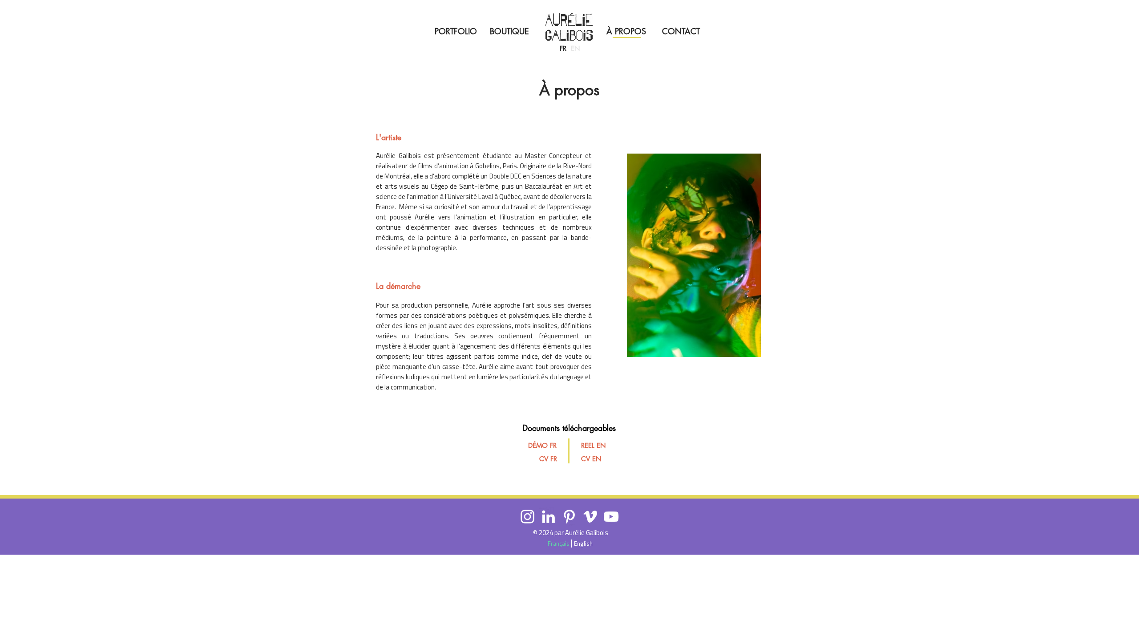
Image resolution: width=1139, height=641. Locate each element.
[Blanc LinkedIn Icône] (548, 516)
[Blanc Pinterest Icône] (569, 516)
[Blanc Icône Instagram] (527, 516)
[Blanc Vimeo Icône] (590, 516)
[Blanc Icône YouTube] (611, 516)
